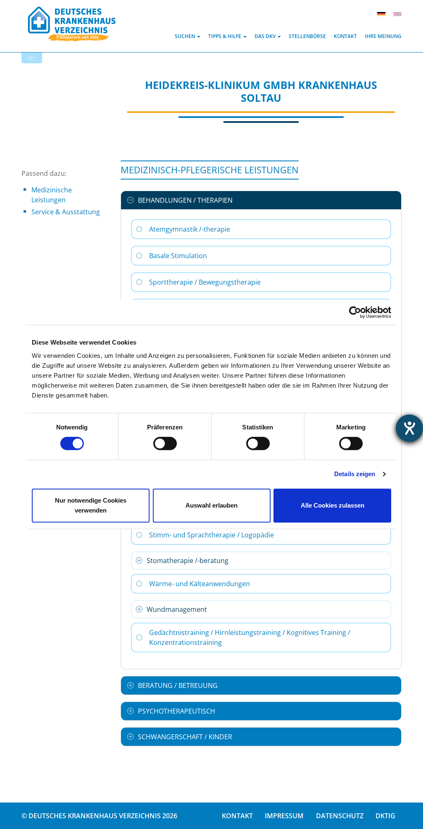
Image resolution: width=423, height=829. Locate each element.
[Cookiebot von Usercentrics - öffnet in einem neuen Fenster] (355, 312)
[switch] (165, 443)
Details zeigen (354, 473)
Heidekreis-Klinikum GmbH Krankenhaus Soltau (261, 91)
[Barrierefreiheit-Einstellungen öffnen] (409, 428)
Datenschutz (340, 816)
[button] (187, 36)
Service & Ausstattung (65, 211)
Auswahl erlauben (211, 505)
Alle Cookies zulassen (332, 505)
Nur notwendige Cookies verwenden (90, 505)
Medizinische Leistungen (51, 194)
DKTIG (385, 816)
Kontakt (237, 816)
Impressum (284, 816)
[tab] (261, 200)
